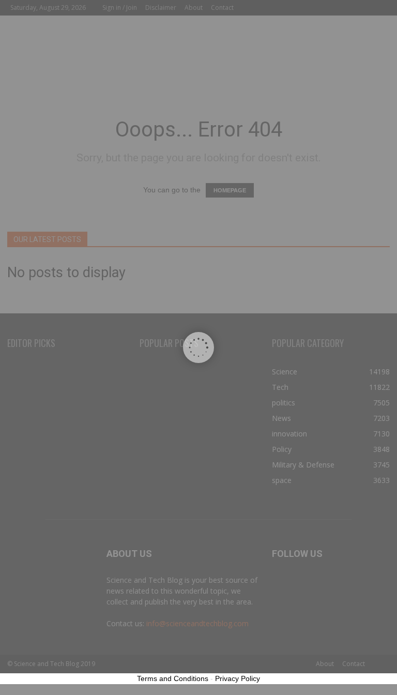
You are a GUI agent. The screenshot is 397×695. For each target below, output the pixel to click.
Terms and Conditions (172, 678)
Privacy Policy (237, 678)
